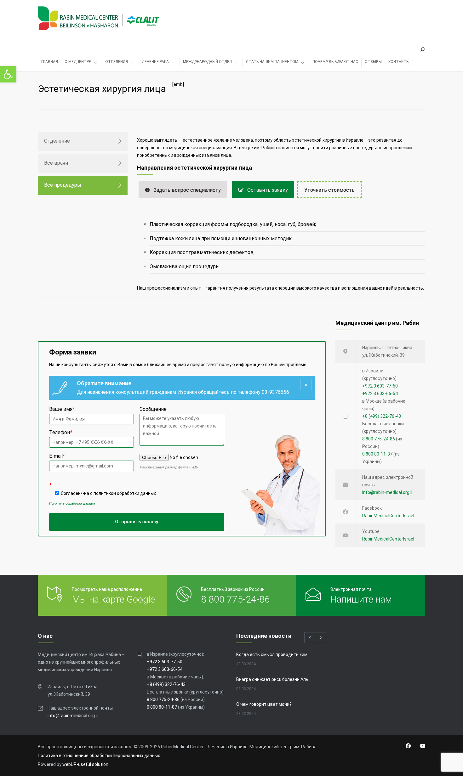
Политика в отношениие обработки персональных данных (99, 755)
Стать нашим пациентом (272, 61)
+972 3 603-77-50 (380, 385)
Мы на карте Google (113, 599)
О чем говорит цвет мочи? (264, 704)
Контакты (398, 61)
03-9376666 (275, 392)
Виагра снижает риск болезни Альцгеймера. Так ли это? (274, 679)
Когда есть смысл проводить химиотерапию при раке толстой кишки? (274, 654)
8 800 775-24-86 (378, 438)
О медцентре (78, 61)
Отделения (116, 61)
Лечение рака (155, 61)
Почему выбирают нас (335, 61)
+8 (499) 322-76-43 (381, 416)
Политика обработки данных (72, 503)
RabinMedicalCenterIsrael (388, 515)
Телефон (60, 432)
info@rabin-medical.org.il (387, 492)
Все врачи (56, 163)
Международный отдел (207, 61)
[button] (8, 74)
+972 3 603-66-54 (380, 393)
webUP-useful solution (85, 764)
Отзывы (373, 61)
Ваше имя (62, 409)
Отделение (57, 141)
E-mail (57, 456)
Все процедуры (62, 185)
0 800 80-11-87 (377, 453)
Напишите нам (361, 599)
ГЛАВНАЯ (49, 61)
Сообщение (153, 409)
